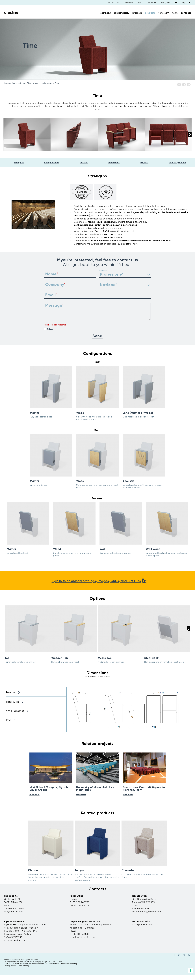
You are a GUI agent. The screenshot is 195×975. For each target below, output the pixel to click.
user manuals (113, 2)
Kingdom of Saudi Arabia (17, 934)
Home (7, 83)
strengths (19, 163)
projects (137, 13)
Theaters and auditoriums (39, 83)
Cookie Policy (23, 966)
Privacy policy (10, 966)
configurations (51, 163)
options (84, 163)
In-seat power (108, 222)
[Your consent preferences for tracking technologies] (190, 970)
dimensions (114, 163)
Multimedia (128, 222)
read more (34, 795)
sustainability (121, 13)
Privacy (51, 329)
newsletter (151, 2)
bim (140, 2)
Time (57, 83)
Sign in (185, 2)
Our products (18, 83)
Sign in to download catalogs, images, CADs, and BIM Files (96, 581)
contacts (186, 13)
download (128, 2)
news (175, 13)
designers (165, 2)
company (105, 13)
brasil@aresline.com (142, 925)
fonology (164, 13)
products (150, 13)
